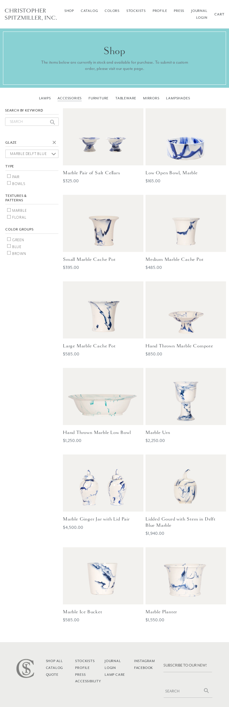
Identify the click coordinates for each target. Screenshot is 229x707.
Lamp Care (115, 674)
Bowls (18, 183)
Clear (55, 143)
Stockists (136, 11)
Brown (18, 253)
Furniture (99, 98)
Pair (15, 177)
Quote (52, 674)
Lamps (45, 98)
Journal (199, 11)
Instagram (144, 661)
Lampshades (178, 98)
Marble (19, 210)
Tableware (125, 98)
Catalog (89, 11)
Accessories (70, 98)
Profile (160, 11)
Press (179, 11)
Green (17, 240)
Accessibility (88, 681)
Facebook (143, 668)
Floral (19, 217)
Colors (112, 11)
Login (202, 17)
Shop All (54, 661)
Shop (69, 11)
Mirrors (151, 98)
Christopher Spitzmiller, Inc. (30, 14)
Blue (16, 246)
